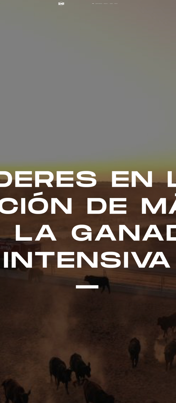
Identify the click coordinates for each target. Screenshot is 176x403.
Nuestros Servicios (98, 3)
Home (93, 3)
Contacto (116, 3)
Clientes (111, 3)
